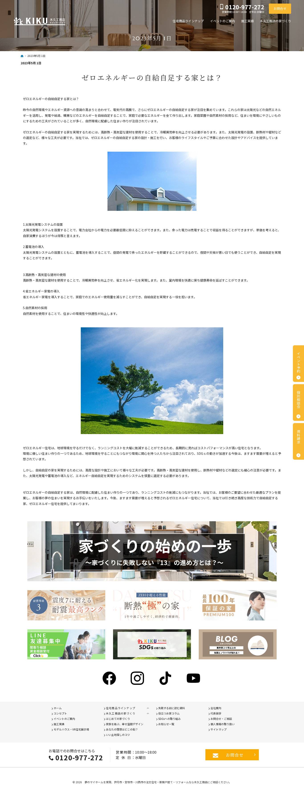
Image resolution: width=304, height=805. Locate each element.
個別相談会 (298, 399)
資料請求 (298, 437)
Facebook (110, 678)
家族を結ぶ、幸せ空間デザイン (124, 724)
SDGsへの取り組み (169, 718)
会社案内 (216, 708)
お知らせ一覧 (166, 724)
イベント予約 (298, 362)
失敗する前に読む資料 (171, 708)
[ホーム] (22, 56)
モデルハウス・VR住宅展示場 (71, 729)
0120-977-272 (79, 757)
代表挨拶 (216, 713)
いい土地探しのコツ (118, 734)
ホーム (58, 708)
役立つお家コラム (169, 713)
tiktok (166, 678)
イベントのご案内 (64, 718)
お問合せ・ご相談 (221, 718)
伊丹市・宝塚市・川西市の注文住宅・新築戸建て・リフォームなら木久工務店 (160, 782)
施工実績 (59, 724)
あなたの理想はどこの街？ (122, 729)
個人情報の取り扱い (223, 724)
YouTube (194, 678)
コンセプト (60, 713)
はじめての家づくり (118, 718)
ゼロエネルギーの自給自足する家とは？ (152, 77)
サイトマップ (219, 729)
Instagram (138, 678)
